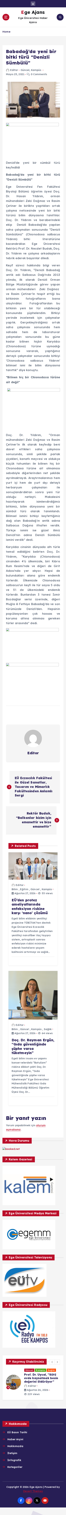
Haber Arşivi (15, 1439)
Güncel (25, 70)
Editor (14, 70)
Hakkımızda (15, 1446)
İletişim (12, 1453)
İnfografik (14, 1460)
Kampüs (36, 70)
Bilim (15, 889)
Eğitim (24, 889)
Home (6, 31)
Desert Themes (33, 1491)
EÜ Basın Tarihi (17, 1432)
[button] (52, 1362)
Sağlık (48, 1029)
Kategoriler (14, 1467)
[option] (33, 1382)
